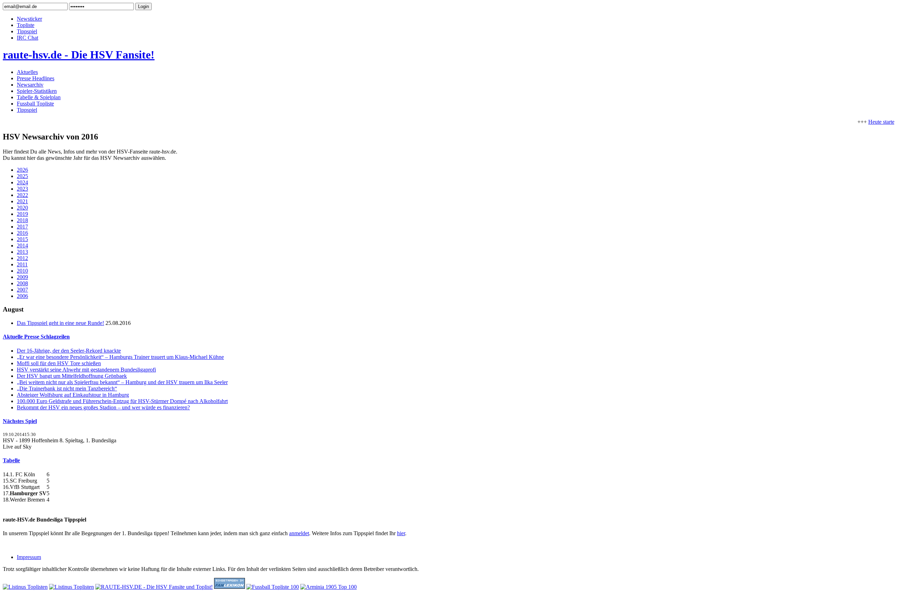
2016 (22, 233)
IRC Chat (27, 38)
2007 (22, 290)
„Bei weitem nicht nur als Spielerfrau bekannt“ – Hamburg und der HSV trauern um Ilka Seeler (122, 382)
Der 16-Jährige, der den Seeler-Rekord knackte (69, 351)
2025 (22, 176)
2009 (22, 277)
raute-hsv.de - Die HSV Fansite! (79, 54)
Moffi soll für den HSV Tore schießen (59, 363)
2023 (22, 189)
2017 (22, 227)
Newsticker (29, 19)
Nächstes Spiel (20, 421)
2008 (22, 283)
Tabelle (11, 460)
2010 (22, 271)
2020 (22, 208)
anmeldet (299, 533)
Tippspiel (27, 31)
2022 (22, 195)
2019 (22, 214)
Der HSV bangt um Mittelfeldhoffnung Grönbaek (72, 376)
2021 (22, 201)
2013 (22, 252)
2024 (22, 182)
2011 (22, 264)
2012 (22, 258)
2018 (22, 220)
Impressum (29, 557)
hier (401, 533)
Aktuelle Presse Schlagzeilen (36, 337)
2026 (22, 170)
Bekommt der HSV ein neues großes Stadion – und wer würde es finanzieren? (103, 407)
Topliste (25, 25)
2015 (22, 239)
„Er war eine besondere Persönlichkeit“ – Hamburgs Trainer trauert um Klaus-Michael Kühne (120, 357)
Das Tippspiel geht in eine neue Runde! (60, 323)
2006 (22, 296)
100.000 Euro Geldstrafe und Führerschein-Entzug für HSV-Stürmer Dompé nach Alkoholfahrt (122, 401)
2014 (22, 245)
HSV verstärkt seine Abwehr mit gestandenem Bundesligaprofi (86, 370)
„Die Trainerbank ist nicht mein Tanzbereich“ (67, 388)
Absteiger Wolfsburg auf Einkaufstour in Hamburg (73, 395)
